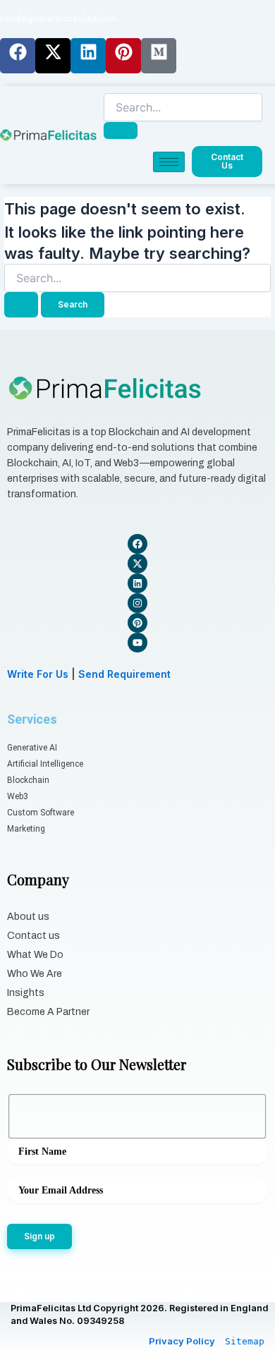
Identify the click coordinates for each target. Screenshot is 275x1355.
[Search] (121, 130)
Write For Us (37, 674)
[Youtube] (137, 642)
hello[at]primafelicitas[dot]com (58, 19)
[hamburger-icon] (169, 162)
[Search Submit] (21, 304)
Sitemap (244, 1341)
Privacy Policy (182, 1341)
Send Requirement (124, 674)
